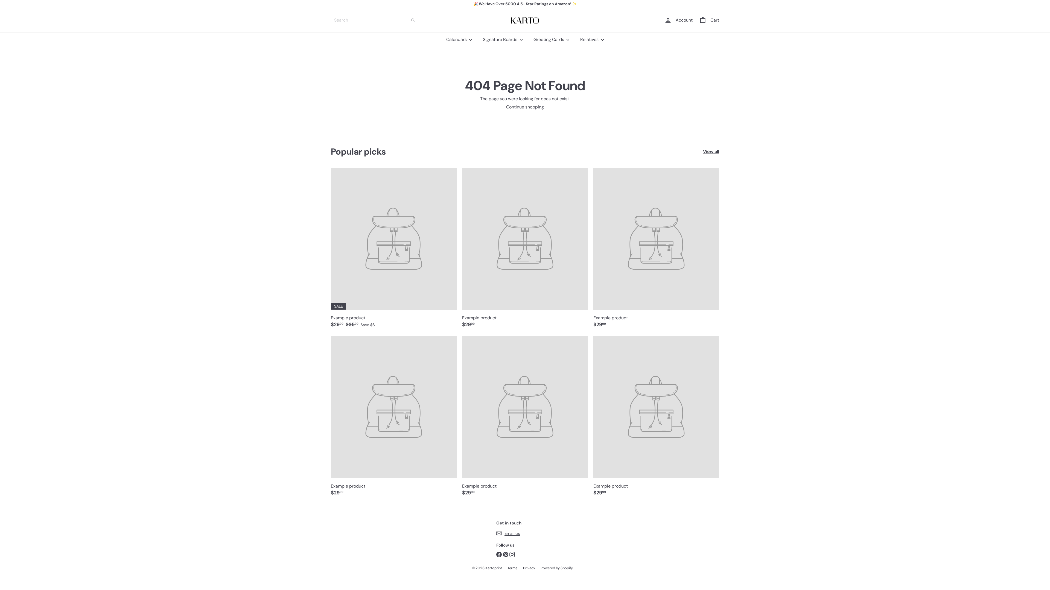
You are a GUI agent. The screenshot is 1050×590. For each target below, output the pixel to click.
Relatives (590, 39)
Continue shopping (525, 107)
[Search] (412, 20)
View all (711, 151)
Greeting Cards (549, 39)
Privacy (529, 568)
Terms (513, 568)
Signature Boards (500, 39)
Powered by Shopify (557, 568)
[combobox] (374, 20)
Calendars (457, 39)
